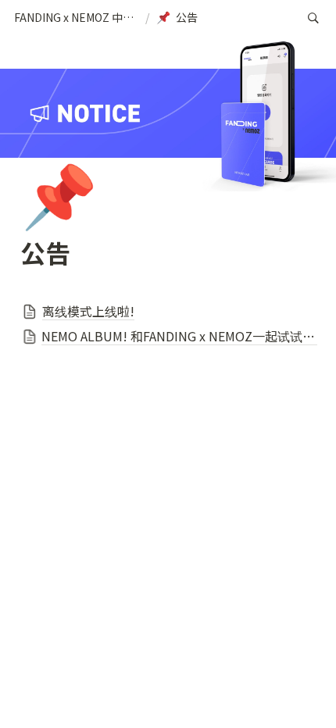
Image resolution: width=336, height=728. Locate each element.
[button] (76, 18)
